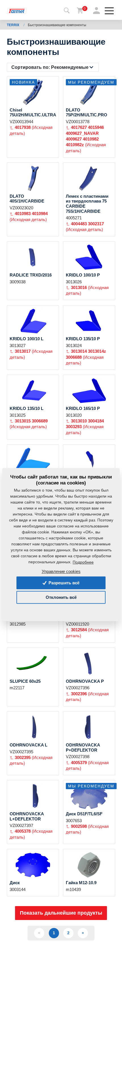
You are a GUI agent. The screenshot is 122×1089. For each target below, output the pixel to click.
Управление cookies (61, 571)
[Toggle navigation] (66, 11)
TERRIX (13, 24)
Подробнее (83, 562)
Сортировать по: (50, 67)
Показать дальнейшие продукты (61, 913)
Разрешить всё (63, 582)
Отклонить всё (61, 597)
